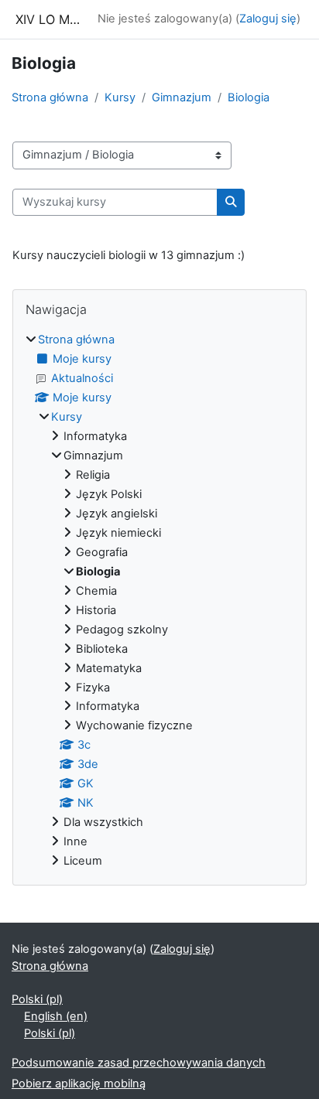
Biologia (248, 97)
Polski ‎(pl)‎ (37, 999)
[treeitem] (159, 601)
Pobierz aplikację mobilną (79, 1083)
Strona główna (50, 97)
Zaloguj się (268, 19)
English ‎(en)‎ (55, 1016)
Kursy (120, 97)
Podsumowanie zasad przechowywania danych (139, 1063)
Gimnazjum (181, 97)
